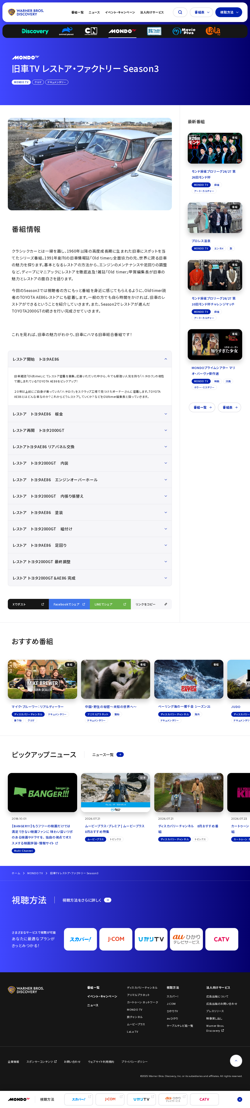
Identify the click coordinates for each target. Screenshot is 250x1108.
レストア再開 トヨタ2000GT (38, 430)
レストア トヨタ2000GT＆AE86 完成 (44, 578)
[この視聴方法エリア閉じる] (239, 1099)
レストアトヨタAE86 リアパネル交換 (44, 446)
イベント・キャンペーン (120, 12)
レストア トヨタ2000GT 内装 (41, 463)
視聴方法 (227, 12)
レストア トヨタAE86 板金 (38, 413)
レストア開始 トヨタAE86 (36, 359)
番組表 (200, 12)
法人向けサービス (152, 12)
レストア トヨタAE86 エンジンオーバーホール (55, 479)
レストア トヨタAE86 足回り (39, 545)
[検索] (180, 12)
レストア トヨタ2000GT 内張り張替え (48, 496)
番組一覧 (77, 12)
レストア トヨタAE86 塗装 (38, 512)
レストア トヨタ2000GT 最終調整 (42, 561)
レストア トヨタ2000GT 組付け (43, 528)
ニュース (94, 12)
